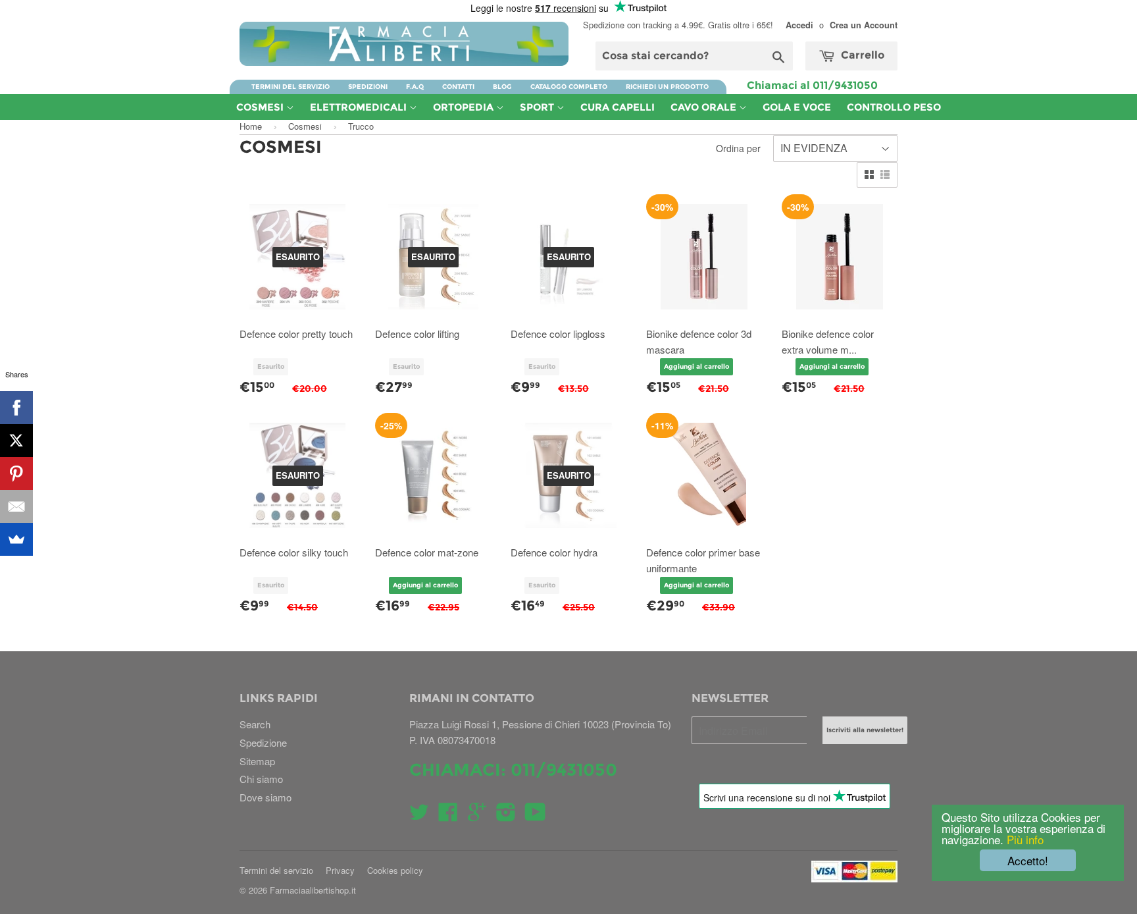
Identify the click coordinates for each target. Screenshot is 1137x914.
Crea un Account (863, 25)
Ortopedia (464, 107)
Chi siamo (261, 779)
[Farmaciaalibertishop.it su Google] (477, 815)
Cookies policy (395, 870)
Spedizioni (368, 86)
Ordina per (738, 148)
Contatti (458, 86)
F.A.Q (415, 86)
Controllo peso (894, 107)
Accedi (799, 25)
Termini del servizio (290, 86)
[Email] (16, 506)
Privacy (340, 870)
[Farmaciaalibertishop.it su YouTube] (535, 815)
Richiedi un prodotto (667, 86)
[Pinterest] (16, 473)
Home (251, 126)
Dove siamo (265, 797)
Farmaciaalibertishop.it (313, 890)
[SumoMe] (16, 539)
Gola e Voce (797, 107)
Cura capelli (617, 107)
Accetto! (1027, 860)
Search (255, 724)
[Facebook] (16, 407)
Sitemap (257, 761)
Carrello (861, 55)
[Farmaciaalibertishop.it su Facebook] (448, 815)
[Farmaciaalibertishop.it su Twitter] (419, 815)
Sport (538, 107)
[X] (16, 440)
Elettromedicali (359, 107)
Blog (502, 86)
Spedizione (263, 742)
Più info (1023, 839)
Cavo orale (704, 107)
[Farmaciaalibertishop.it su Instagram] (506, 815)
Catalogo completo (568, 86)
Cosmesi (261, 107)
